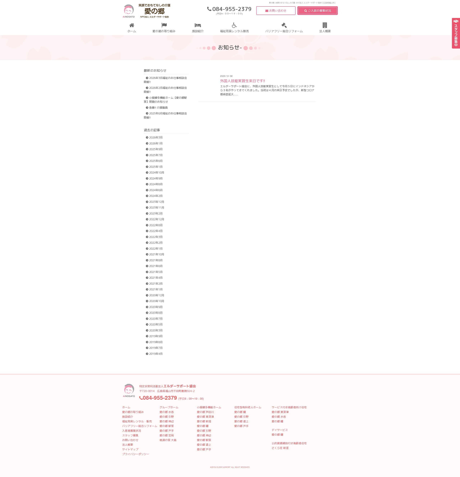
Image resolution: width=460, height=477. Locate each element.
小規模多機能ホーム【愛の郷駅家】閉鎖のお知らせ (165, 100)
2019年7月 (156, 348)
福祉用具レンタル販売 (234, 31)
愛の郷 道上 (204, 445)
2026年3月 (156, 137)
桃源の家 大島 (168, 440)
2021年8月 (156, 260)
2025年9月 (156, 149)
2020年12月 (156, 295)
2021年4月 (156, 278)
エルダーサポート (146, 12)
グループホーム (169, 407)
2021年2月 (156, 284)
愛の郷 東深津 (205, 417)
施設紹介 (198, 31)
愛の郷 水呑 (167, 412)
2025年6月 (156, 161)
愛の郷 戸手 (167, 431)
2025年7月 (156, 155)
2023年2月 (156, 213)
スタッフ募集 (456, 33)
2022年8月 (156, 225)
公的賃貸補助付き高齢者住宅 (289, 443)
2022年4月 (156, 231)
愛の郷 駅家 (167, 426)
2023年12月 (156, 202)
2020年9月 (156, 307)
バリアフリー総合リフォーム (284, 31)
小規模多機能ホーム (209, 407)
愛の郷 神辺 (167, 421)
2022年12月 (156, 219)
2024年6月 (156, 190)
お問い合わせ (277, 11)
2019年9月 (156, 336)
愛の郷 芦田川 (205, 412)
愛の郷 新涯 (204, 421)
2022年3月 (156, 237)
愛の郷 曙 (202, 426)
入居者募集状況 (131, 431)
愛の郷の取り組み (164, 31)
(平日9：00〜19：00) (173, 398)
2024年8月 (156, 184)
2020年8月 (156, 313)
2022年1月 (156, 248)
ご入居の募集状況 (319, 11)
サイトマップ (130, 449)
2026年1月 (156, 143)
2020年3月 (156, 330)
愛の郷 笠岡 (167, 435)
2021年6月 (156, 266)
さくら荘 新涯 (280, 448)
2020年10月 (156, 301)
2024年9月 (156, 178)
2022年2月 (156, 243)
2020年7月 (156, 319)
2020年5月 (156, 324)
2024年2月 (156, 196)
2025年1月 (156, 167)
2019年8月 (156, 342)
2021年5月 (156, 272)
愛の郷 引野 (167, 417)
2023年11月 (156, 207)
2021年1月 (156, 289)
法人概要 (325, 31)
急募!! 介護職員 (158, 107)
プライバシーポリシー (135, 454)
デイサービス (280, 430)
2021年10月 (156, 254)
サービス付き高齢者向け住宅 (289, 407)
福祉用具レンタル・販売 (137, 421)
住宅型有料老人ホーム (247, 407)
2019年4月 (156, 354)
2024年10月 (156, 172)
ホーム (131, 31)
